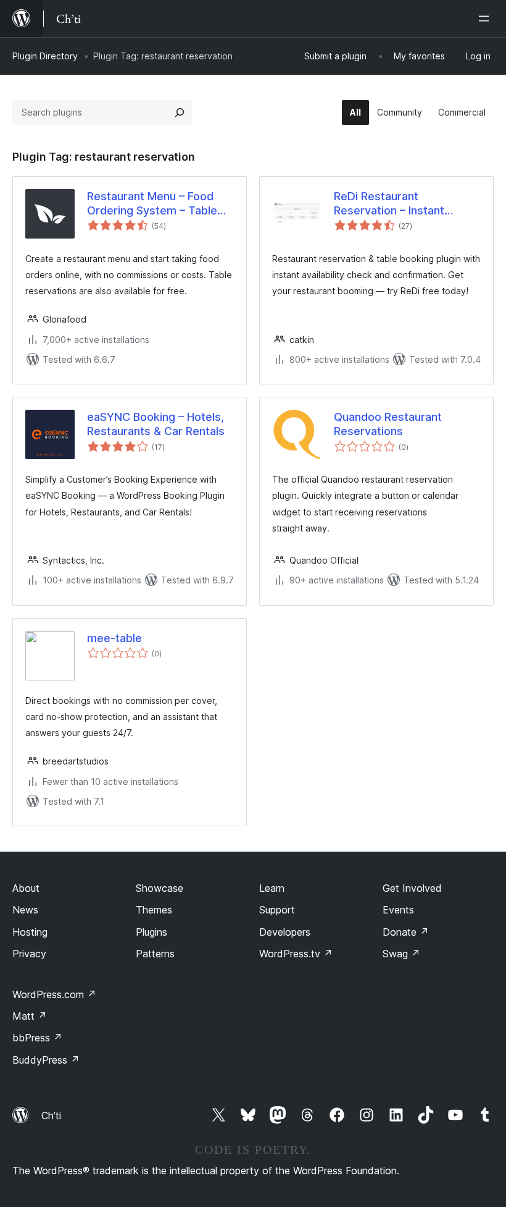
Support (277, 910)
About (25, 888)
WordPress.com (54, 994)
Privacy (29, 953)
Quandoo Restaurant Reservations (388, 424)
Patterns (155, 953)
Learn (271, 888)
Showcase (159, 888)
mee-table (114, 638)
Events (398, 910)
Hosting (30, 932)
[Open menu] (486, 18)
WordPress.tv (296, 953)
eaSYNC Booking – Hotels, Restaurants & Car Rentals (156, 424)
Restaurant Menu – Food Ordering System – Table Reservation (152, 204)
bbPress (37, 1037)
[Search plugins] (179, 112)
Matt (29, 1016)
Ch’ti (51, 1115)
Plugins (151, 932)
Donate (406, 932)
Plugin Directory (45, 56)
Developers (284, 932)
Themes (154, 910)
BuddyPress (46, 1060)
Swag (401, 953)
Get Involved (412, 888)
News (25, 910)
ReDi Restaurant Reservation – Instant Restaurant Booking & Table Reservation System (406, 204)
